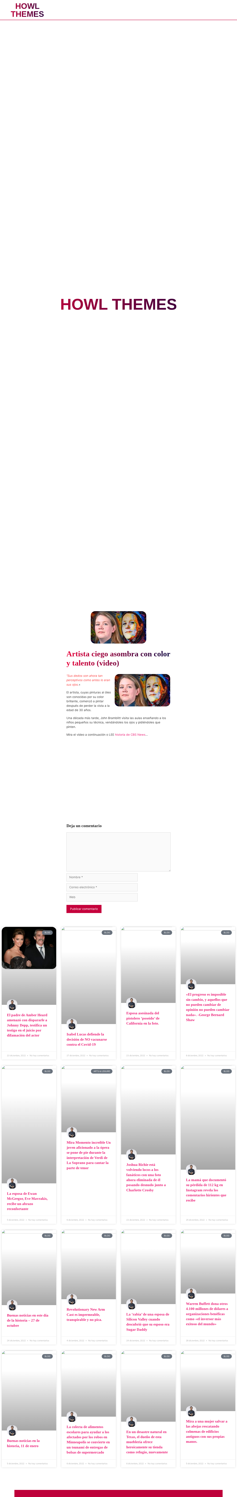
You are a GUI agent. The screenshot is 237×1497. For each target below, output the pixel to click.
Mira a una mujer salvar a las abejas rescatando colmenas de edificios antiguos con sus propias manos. (206, 1431)
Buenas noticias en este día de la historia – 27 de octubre (27, 1320)
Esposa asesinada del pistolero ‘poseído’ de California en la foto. (142, 1018)
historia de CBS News (130, 734)
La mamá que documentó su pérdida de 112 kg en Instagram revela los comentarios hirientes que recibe (206, 1190)
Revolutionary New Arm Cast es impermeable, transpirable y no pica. (86, 1314)
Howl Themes (27, 10)
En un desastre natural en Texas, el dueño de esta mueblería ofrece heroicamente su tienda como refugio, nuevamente (147, 1442)
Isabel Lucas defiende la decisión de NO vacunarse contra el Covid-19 (87, 1039)
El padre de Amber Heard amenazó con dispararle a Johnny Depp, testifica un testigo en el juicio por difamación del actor (27, 1025)
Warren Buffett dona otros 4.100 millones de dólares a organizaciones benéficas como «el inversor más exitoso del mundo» (207, 1314)
